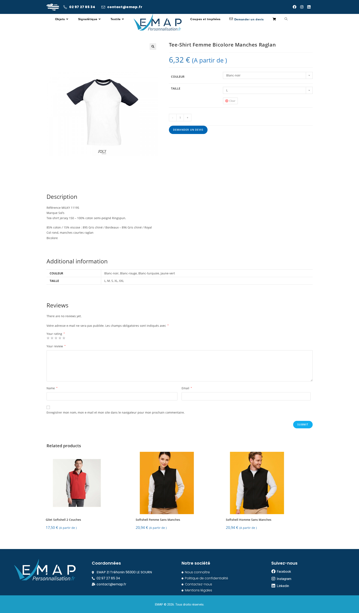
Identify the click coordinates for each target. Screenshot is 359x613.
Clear (232, 101)
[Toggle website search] (286, 19)
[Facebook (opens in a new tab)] (296, 7)
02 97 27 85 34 (82, 7)
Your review (56, 346)
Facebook (284, 572)
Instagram (284, 579)
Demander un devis (188, 129)
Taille (175, 88)
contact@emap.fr (124, 7)
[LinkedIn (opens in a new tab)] (310, 7)
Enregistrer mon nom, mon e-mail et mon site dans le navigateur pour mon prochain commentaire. (116, 412)
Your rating (56, 333)
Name (52, 388)
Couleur (177, 77)
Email (187, 388)
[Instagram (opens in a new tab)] (303, 7)
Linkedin (283, 586)
